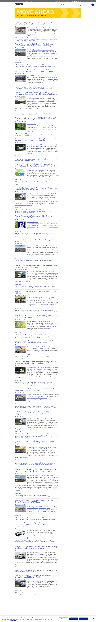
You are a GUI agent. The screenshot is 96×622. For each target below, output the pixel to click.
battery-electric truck (26, 183)
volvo (53, 519)
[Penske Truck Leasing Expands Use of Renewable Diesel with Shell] (20, 299)
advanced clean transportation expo (23, 39)
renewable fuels (44, 310)
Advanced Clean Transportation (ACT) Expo (39, 28)
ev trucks (37, 496)
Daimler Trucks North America (29, 287)
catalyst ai (17, 40)
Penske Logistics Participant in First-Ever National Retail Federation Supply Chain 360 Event (36, 389)
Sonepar (29, 347)
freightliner (38, 519)
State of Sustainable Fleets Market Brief (47, 419)
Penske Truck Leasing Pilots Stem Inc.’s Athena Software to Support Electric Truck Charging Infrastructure (36, 470)
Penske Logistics (31, 124)
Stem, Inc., (36, 482)
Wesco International (32, 245)
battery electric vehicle (20, 212)
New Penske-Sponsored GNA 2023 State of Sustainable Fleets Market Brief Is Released (36, 189)
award (38, 337)
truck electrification (38, 406)
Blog (79, 5)
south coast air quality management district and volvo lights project (42, 570)
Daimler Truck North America (47, 271)
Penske (29, 367)
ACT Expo (39, 81)
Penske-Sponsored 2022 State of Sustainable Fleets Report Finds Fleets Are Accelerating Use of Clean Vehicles (34, 413)
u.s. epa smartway (50, 113)
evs (40, 233)
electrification (26, 466)
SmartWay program (35, 127)
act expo (35, 39)
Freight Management (47, 328)
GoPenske (17, 1)
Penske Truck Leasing (32, 222)
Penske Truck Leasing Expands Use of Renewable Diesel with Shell (35, 292)
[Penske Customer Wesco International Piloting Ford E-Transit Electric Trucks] (20, 248)
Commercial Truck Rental (43, 181)
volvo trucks (33, 571)
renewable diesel (52, 310)
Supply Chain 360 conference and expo (37, 398)
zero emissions (30, 212)
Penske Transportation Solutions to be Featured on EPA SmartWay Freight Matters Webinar (36, 576)
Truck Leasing (23, 37)
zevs (47, 211)
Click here (37, 584)
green (52, 356)
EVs (31, 406)
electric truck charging (20, 385)
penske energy (40, 87)
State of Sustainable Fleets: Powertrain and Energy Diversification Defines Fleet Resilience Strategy (34, 23)
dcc (30, 337)
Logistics (32, 1)
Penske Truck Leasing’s (33, 98)
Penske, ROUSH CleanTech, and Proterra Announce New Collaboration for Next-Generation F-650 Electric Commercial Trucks (36, 524)
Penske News (29, 158)
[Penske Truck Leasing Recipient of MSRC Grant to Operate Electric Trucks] (20, 224)
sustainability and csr (39, 594)
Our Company (65, 5)
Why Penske (55, 1)
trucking (47, 235)
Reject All (74, 619)
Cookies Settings (63, 619)
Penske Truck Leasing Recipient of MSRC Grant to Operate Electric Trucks (33, 217)
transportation (24, 40)
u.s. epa (16, 135)
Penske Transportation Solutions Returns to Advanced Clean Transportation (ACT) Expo (35, 501)
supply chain (41, 37)
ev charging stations (20, 594)
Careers (60, 1)
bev (49, 383)
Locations (73, 5)
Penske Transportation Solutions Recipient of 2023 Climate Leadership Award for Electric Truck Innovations (36, 165)
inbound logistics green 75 (39, 382)
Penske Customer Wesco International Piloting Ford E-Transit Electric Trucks (35, 241)
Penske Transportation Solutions (46, 51)
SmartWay (30, 103)
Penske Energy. (31, 53)
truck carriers (45, 336)
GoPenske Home (18, 18)
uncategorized (23, 382)
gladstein (17, 436)
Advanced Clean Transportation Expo (36, 146)
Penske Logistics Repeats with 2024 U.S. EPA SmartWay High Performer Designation (36, 119)
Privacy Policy (12, 620)
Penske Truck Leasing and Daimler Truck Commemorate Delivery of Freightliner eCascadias (36, 266)
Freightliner (18, 287)
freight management (36, 336)
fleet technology (53, 39)
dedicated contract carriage (21, 337)
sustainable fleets (19, 235)
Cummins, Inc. (23, 429)
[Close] (93, 618)
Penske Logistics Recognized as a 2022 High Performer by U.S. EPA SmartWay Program (36, 316)
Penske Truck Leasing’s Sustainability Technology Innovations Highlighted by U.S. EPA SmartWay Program (36, 93)
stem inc (42, 496)
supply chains (36, 435)
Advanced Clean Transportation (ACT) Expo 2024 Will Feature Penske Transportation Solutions (35, 140)
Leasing (26, 1)
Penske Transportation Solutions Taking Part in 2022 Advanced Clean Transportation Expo (34, 442)
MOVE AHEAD (35, 12)
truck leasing (18, 236)
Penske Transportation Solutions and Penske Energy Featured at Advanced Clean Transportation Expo (34, 45)
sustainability (32, 40)
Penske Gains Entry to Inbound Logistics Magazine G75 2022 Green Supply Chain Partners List (35, 362)
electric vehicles (51, 286)
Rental (22, 1)
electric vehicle (48, 464)
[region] (48, 619)
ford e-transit (48, 260)
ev (33, 519)
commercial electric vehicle (32, 541)
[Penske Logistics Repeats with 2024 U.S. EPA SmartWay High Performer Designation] (20, 126)
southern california (47, 312)
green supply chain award (33, 385)
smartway (42, 113)
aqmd (41, 569)
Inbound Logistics (42, 369)
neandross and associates (26, 436)
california (55, 312)
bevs (50, 211)
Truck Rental (40, 209)
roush (16, 543)
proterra (53, 541)
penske (34, 87)
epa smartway (48, 334)
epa (53, 334)
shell (41, 312)
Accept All (83, 619)
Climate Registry (39, 172)
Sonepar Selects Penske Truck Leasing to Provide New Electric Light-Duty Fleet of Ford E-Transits (35, 342)
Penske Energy (33, 81)
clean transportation (43, 39)
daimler (49, 435)
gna (56, 435)
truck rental (34, 235)
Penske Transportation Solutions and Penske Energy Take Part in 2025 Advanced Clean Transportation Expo (36, 71)
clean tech (20, 437)
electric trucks (18, 184)
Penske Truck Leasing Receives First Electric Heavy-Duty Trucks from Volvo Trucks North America (36, 547)
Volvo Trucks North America (42, 554)
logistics (35, 37)
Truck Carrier (52, 326)
